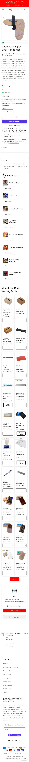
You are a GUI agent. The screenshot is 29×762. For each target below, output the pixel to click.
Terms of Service (7, 685)
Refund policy (16, 753)
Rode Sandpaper (20, 452)
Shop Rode (14, 610)
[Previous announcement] (3, 3)
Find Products (7, 688)
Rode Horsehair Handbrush (20, 536)
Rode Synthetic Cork (7, 310)
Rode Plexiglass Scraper (7, 394)
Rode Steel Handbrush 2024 (7, 509)
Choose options (8, 404)
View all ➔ (17, 176)
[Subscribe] (23, 729)
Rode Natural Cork (20, 309)
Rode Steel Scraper (6, 424)
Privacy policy (23, 753)
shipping (12, 98)
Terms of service (11, 756)
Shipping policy (19, 756)
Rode (14, 596)
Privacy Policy (7, 681)
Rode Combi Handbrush (6, 536)
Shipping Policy (14, 143)
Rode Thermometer (6, 481)
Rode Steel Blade (20, 481)
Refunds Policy (8, 137)
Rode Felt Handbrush (6, 564)
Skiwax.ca (8, 753)
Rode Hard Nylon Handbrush (20, 564)
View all (14, 579)
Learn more (8, 188)
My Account (6, 692)
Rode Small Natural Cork (6, 339)
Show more (22, 601)
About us (5, 663)
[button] (3, 9)
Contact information (10, 758)
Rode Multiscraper (20, 338)
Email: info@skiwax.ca (9, 671)
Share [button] (5, 147)
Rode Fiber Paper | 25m (7, 452)
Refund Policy (7, 674)
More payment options (14, 125)
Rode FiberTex (19, 423)
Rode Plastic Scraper (19, 366)
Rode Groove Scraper (6, 366)
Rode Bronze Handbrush (19, 509)
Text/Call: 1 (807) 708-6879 (10, 667)
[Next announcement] (26, 3)
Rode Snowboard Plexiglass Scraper (21, 394)
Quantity (4, 108)
